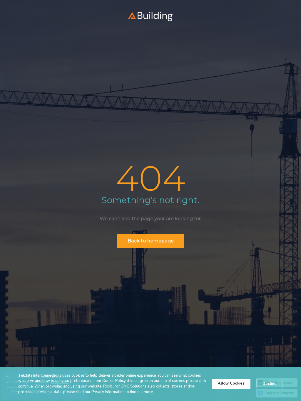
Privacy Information (108, 392)
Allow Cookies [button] (231, 383)
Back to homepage (151, 241)
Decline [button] (269, 383)
